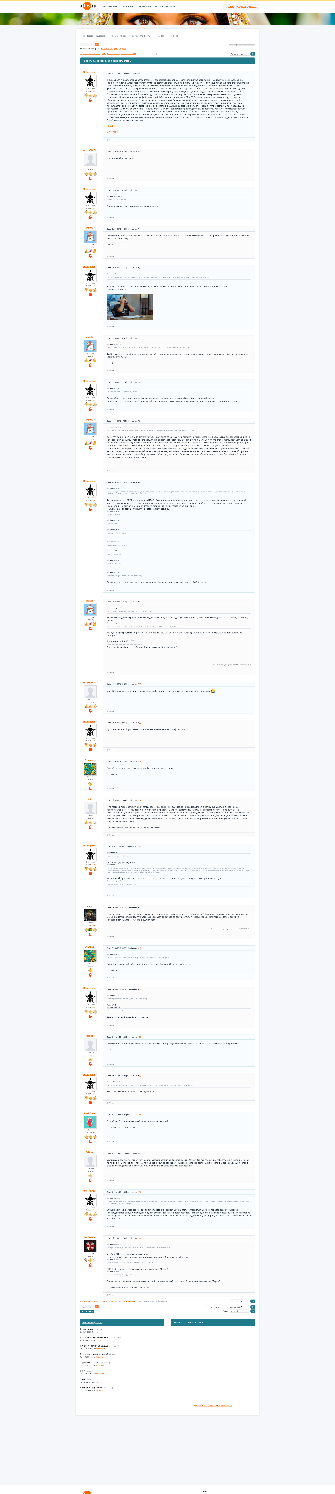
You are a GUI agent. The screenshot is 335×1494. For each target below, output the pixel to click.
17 (140, 948)
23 (140, 1192)
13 (140, 761)
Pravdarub (89, 1236)
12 (140, 722)
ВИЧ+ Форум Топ (92, 1322)
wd (89, 799)
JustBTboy (89, 1113)
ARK (116, 48)
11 (140, 684)
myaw (98, 1340)
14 (140, 800)
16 (140, 907)
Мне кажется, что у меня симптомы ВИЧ (121, 54)
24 (140, 1238)
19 (140, 1037)
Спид (82, 1379)
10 (140, 602)
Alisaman (100, 1382)
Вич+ (82, 1370)
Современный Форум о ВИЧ (90, 54)
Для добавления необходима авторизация (213, 1405)
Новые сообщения (95, 36)
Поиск (176, 36)
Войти (231, 6)
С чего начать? (87, 1329)
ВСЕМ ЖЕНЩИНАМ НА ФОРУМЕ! (96, 1337)
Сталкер (89, 760)
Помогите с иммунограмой (94, 1354)
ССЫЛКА (111, 126)
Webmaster (107, 48)
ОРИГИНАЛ (113, 131)
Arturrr (89, 1035)
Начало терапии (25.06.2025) (94, 1345)
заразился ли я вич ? (90, 1362)
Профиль (112, 140)
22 (140, 1153)
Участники (120, 36)
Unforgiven (89, 72)
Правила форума (143, 36)
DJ (120, 48)
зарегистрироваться (247, 6)
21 (140, 1114)
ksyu (124, 48)
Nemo (98, 1332)
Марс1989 (100, 1357)
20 (140, 1076)
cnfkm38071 (89, 150)
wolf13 (89, 227)
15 (140, 846)
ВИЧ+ (104, 54)
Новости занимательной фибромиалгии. (152, 54)
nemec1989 (100, 1348)
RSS (162, 36)
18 (140, 989)
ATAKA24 (99, 1390)
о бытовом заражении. (92, 1387)
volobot (89, 906)
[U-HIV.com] (167, 19)
